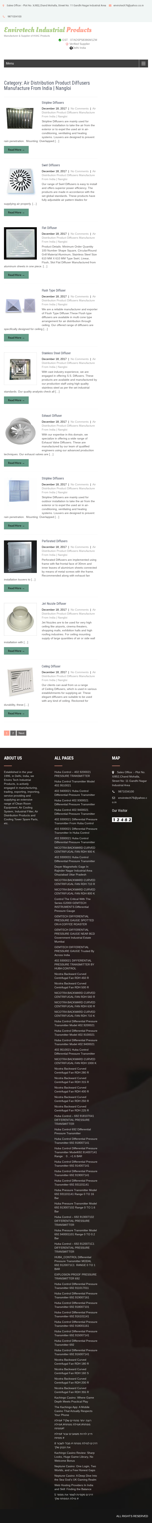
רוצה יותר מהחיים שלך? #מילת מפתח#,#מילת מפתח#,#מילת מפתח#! (72, 1424)
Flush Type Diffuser (54, 290)
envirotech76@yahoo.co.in (128, 5)
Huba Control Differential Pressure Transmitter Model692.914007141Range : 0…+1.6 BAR (75, 1152)
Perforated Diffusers (54, 541)
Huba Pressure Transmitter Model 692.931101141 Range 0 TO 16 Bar (75, 1194)
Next (21, 733)
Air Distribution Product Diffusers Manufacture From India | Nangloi (69, 112)
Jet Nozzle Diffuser (54, 603)
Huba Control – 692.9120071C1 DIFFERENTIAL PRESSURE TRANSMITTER (74, 1247)
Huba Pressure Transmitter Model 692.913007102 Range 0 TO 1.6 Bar (75, 1207)
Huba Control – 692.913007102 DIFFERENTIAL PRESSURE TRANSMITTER (74, 1220)
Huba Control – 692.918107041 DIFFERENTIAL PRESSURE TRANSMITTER (74, 1119)
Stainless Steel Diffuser (56, 353)
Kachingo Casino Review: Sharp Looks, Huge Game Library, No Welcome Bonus (74, 1456)
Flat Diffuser (49, 228)
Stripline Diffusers (53, 103)
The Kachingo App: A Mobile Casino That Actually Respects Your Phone (73, 1410)
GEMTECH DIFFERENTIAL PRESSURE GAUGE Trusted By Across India (74, 951)
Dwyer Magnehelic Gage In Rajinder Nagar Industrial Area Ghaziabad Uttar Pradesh (73, 870)
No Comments (80, 108)
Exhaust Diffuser (52, 416)
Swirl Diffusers (51, 165)
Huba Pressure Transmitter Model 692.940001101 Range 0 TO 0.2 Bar (75, 1234)
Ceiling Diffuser (51, 666)
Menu (10, 63)
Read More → (16, 149)
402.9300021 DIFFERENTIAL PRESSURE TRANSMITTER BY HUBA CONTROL (74, 964)
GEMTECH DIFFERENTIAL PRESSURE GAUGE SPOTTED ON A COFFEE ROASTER (74, 920)
